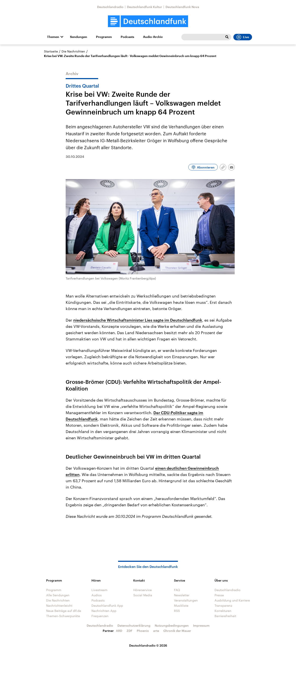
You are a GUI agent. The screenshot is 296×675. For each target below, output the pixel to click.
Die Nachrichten (73, 51)
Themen (53, 36)
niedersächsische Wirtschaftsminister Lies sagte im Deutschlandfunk (137, 320)
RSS (177, 611)
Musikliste (181, 605)
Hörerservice (142, 590)
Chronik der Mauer (177, 631)
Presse (219, 595)
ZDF (129, 631)
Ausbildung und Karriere (232, 600)
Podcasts (127, 36)
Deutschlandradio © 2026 (148, 645)
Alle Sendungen (58, 595)
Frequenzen (100, 616)
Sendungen (78, 36)
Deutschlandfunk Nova (182, 7)
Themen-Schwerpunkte (63, 616)
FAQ (177, 590)
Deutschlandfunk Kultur (144, 7)
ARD (119, 631)
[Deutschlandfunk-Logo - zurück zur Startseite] (148, 21)
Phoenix (143, 631)
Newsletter (181, 595)
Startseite (51, 51)
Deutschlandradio (110, 7)
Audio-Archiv (153, 36)
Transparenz (223, 605)
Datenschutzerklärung (133, 625)
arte (156, 631)
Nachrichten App (103, 611)
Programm (104, 36)
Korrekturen (223, 611)
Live (246, 37)
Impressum (201, 625)
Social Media (142, 595)
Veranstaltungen (186, 600)
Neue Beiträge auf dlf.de (63, 611)
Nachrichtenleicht (59, 605)
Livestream (99, 590)
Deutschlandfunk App (107, 605)
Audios (96, 595)
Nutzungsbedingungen (172, 625)
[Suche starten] (227, 37)
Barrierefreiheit (225, 616)
